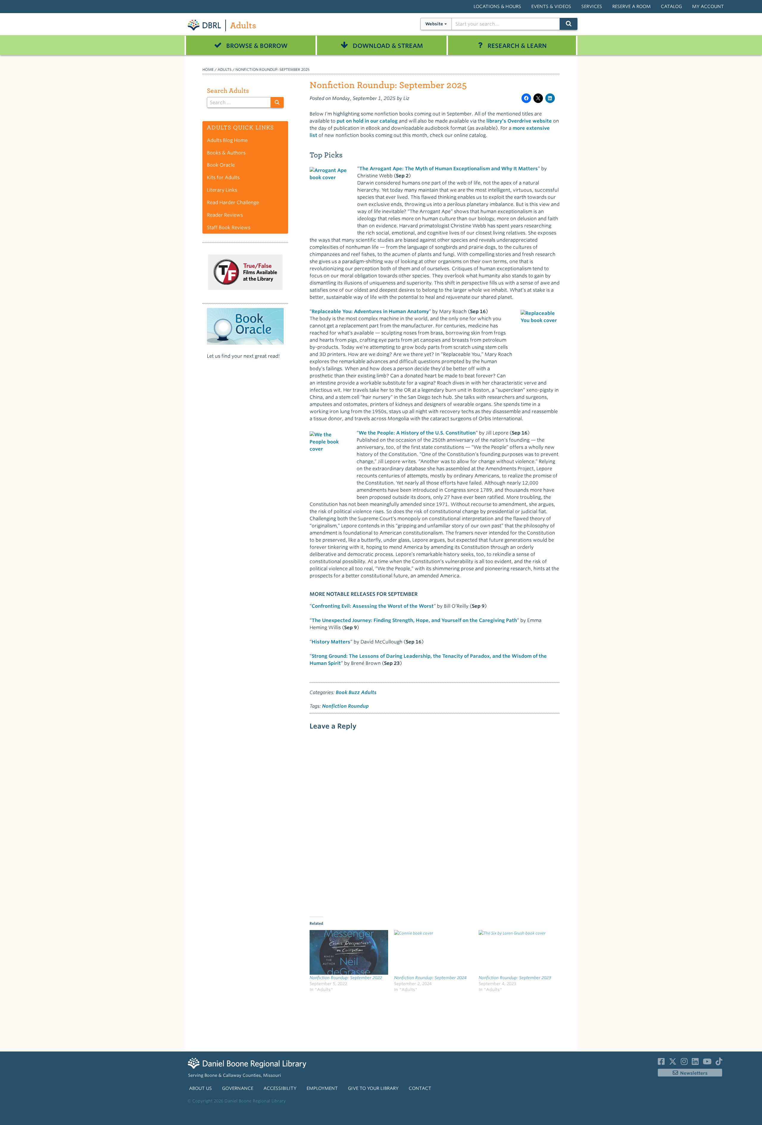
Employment (322, 1088)
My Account (708, 6)
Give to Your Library (373, 1088)
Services (591, 6)
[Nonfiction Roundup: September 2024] (433, 952)
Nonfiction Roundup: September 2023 (515, 977)
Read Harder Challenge (233, 202)
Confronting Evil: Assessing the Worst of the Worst (373, 606)
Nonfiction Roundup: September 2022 (346, 977)
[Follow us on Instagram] (684, 1062)
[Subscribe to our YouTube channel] (707, 1062)
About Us (200, 1088)
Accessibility (279, 1088)
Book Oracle (221, 165)
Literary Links (222, 190)
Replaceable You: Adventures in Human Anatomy (370, 311)
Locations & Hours (497, 6)
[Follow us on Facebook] (661, 1062)
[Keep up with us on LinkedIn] (695, 1062)
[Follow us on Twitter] (673, 1062)
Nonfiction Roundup (345, 706)
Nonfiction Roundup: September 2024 (430, 977)
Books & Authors (226, 153)
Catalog (671, 6)
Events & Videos (551, 6)
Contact (420, 1088)
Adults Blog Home (227, 140)
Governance (237, 1088)
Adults (243, 25)
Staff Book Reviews (228, 227)
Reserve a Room (631, 6)
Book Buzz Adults (356, 692)
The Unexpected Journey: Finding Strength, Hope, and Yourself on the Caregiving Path (414, 620)
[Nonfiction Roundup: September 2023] (518, 952)
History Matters (331, 642)
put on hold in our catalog (367, 121)
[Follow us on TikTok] (719, 1062)
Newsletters (694, 1073)
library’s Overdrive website (519, 121)
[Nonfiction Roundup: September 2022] (349, 952)
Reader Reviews (225, 215)
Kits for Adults (223, 177)
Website (434, 23)
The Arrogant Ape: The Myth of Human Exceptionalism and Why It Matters (448, 168)
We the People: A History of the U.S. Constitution (417, 433)
